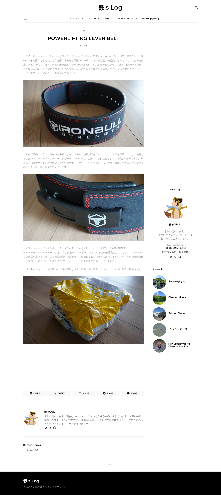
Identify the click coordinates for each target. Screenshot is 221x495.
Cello (92, 18)
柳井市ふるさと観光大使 (175, 251)
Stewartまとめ (176, 281)
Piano (107, 18)
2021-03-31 (83, 46)
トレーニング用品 (32, 450)
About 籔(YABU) (150, 18)
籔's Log (110, 8)
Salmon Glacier (177, 313)
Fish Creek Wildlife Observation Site (179, 345)
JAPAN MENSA (172, 248)
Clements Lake (177, 297)
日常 (83, 31)
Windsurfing (126, 18)
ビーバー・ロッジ (177, 329)
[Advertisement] (175, 407)
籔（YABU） (51, 411)
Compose (75, 18)
